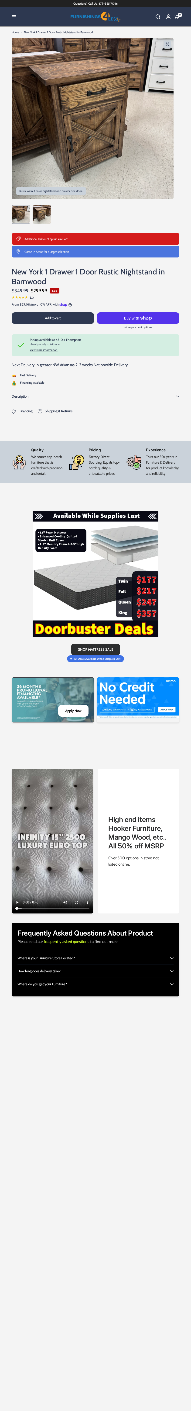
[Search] (158, 16)
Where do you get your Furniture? (42, 984)
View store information (44, 350)
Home (15, 32)
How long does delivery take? (39, 971)
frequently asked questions (67, 941)
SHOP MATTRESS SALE (95, 649)
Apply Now (73, 711)
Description (20, 396)
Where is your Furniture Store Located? (46, 958)
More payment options (138, 327)
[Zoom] (167, 44)
